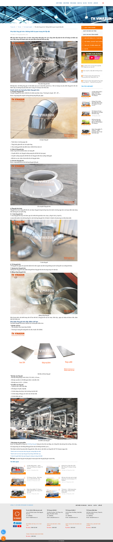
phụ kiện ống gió (40, 458)
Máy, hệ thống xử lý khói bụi (93, 38)
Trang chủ (12, 27)
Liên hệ (95, 3)
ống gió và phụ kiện (49, 458)
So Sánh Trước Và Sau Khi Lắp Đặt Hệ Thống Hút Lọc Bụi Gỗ (91, 66)
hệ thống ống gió (31, 444)
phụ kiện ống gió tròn (21, 458)
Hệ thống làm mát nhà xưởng (93, 41)
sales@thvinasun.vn (54, 517)
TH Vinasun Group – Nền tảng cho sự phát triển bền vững (97, 112)
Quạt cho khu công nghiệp (90, 34)
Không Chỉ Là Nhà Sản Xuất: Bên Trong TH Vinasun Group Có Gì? (69, 467)
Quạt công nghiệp (89, 27)
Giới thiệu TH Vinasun (81, 505)
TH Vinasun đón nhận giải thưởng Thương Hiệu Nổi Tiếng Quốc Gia (90, 76)
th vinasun (33, 458)
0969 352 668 (34, 527)
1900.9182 (54, 527)
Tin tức (90, 3)
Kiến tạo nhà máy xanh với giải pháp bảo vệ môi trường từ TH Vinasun (69, 479)
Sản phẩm (66, 3)
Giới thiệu (59, 3)
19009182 (30, 515)
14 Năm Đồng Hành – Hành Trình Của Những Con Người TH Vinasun (35, 467)
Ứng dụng (73, 3)
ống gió (28, 458)
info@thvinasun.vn (33, 517)
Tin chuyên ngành (28, 27)
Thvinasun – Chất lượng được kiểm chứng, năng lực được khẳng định (69, 491)
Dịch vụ (79, 3)
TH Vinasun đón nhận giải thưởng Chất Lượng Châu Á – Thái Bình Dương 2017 (92, 81)
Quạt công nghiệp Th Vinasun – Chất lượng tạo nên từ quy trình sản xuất (34, 491)
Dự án (85, 3)
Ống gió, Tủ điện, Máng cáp (92, 45)
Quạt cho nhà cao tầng (89, 31)
